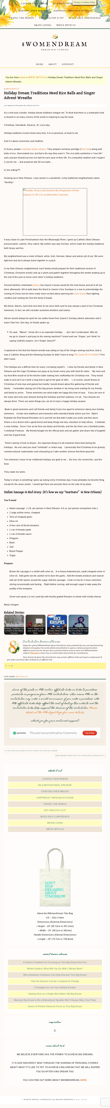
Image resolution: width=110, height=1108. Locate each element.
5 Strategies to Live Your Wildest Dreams (55, 987)
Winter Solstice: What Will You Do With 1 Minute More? (55, 968)
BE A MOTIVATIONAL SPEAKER (55, 785)
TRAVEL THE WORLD (55, 804)
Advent (35, 285)
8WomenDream (55, 44)
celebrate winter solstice (33, 149)
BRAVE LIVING (55, 823)
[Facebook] (6, 666)
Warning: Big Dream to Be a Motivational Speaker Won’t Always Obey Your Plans (55, 1000)
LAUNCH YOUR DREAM (55, 779)
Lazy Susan (80, 294)
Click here (34, 653)
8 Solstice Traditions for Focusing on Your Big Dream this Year (55, 962)
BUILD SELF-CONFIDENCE (55, 816)
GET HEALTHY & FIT (55, 810)
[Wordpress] (12, 666)
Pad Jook (85, 149)
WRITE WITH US (37, 77)
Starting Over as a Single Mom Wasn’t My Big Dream (55, 994)
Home (23, 77)
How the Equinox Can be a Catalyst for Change (55, 981)
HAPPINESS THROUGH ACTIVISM (55, 798)
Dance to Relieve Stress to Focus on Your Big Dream (55, 1006)
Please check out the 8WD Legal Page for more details (61, 710)
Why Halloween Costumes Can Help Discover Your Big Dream (55, 975)
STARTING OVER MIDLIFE (55, 791)
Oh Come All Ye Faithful (87, 355)
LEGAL (84, 1100)
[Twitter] (9, 666)
